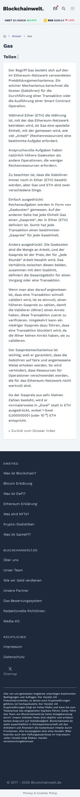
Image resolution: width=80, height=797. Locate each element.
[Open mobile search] (63, 8)
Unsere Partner (16, 591)
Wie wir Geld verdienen (22, 580)
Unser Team (13, 570)
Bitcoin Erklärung (17, 483)
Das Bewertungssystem (22, 601)
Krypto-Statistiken (18, 524)
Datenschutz (14, 657)
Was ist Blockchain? (19, 473)
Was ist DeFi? (14, 494)
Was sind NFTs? (16, 514)
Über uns (10, 560)
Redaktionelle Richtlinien (24, 611)
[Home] (4, 36)
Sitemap (10, 674)
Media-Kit (11, 621)
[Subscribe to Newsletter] (55, 8)
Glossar (16, 36)
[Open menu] (73, 8)
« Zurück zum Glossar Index (32, 431)
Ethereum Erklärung (20, 504)
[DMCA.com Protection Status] (40, 763)
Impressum (12, 647)
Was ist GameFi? (17, 534)
